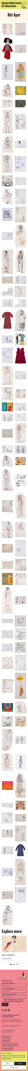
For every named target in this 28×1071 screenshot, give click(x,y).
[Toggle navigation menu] (24, 3)
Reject (8, 1063)
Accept (20, 1063)
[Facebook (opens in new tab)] (6, 1010)
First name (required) (8, 983)
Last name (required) (8, 988)
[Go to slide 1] (10, 964)
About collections (8, 955)
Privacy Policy (6, 1058)
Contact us (6, 1037)
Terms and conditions (10, 1044)
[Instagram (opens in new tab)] (3, 1010)
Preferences (14, 1067)
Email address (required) (9, 994)
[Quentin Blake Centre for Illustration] (12, 4)
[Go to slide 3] (17, 964)
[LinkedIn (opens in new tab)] (9, 1010)
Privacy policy (7, 1048)
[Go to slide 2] (14, 964)
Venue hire (6, 1040)
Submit (5, 1004)
